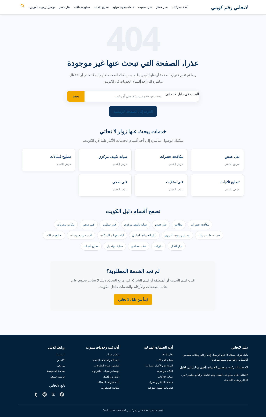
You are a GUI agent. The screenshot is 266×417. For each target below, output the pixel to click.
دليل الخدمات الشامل (144, 235)
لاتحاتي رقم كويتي (229, 7)
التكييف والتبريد (165, 371)
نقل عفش (64, 7)
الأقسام (61, 360)
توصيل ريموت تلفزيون (42, 7)
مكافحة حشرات (200, 224)
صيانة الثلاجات (165, 376)
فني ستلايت (145, 7)
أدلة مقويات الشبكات (112, 235)
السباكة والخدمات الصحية (105, 360)
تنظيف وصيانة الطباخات (106, 365)
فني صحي (88, 224)
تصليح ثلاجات (101, 7)
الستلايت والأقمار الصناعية (159, 365)
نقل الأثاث (167, 354)
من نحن (61, 365)
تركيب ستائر (112, 354)
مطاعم (179, 224)
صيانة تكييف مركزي (135, 224)
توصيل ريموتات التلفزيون (105, 371)
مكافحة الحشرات (110, 387)
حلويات (158, 246)
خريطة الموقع (57, 376)
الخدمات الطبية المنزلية (160, 387)
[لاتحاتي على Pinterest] (44, 394)
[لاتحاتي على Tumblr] (36, 394)
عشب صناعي (138, 246)
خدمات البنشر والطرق (161, 382)
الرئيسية (60, 354)
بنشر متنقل (162, 7)
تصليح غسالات (82, 7)
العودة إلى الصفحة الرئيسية (133, 111)
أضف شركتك (180, 7)
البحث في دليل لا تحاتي (182, 94)
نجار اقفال (176, 246)
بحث (76, 96)
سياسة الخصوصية (56, 371)
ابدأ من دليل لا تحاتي (133, 299)
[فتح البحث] (22, 6)
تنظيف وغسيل (115, 246)
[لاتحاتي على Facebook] (61, 394)
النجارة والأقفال (111, 376)
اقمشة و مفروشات (81, 235)
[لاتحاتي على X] (53, 394)
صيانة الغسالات (165, 360)
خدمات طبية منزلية (123, 7)
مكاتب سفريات (66, 224)
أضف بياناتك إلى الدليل (193, 367)
